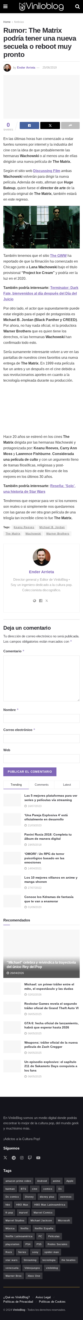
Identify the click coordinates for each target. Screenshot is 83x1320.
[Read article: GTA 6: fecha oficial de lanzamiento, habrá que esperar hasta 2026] (12, 1027)
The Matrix (13, 533)
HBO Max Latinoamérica (49, 1204)
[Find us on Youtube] (38, 1158)
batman (10, 1189)
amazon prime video (18, 1181)
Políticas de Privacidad (18, 1301)
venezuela (12, 1268)
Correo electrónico (19, 730)
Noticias (19, 22)
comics (47, 1189)
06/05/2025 (34, 1014)
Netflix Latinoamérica (19, 1236)
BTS (23, 1189)
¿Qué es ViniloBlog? (16, 1297)
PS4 (28, 1244)
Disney (29, 1196)
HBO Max (22, 1204)
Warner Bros (14, 1276)
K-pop (9, 1212)
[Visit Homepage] (41, 7)
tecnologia (49, 1260)
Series (22, 1252)
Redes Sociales (58, 1244)
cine (34, 1189)
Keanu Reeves (24, 527)
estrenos (66, 1196)
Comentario (14, 651)
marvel (23, 1212)
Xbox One (34, 1276)
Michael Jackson (41, 1220)
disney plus (47, 1196)
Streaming (30, 1260)
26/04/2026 (17, 973)
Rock (9, 1252)
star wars (12, 1260)
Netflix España (44, 1228)
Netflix (25, 1228)
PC (40, 1236)
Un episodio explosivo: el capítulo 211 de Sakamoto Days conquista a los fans (50, 1066)
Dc (60, 1189)
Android (42, 1181)
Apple (69, 1181)
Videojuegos (32, 1268)
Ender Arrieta (26, 67)
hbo (8, 1204)
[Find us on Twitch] (30, 1158)
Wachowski (33, 533)
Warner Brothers (57, 533)
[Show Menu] (5, 6)
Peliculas (54, 1236)
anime (56, 1181)
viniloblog (52, 1268)
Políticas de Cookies (52, 1301)
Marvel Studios (15, 1220)
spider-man (51, 1252)
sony (35, 1252)
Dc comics (12, 1196)
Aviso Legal (43, 1297)
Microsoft (64, 1220)
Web (6, 750)
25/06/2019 (49, 67)
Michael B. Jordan (52, 527)
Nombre (11, 710)
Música (10, 1228)
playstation (12, 1244)
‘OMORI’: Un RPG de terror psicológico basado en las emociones (44, 858)
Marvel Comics (43, 1212)
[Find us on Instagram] (21, 1158)
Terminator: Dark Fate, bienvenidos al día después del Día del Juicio (40, 293)
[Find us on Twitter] (5, 1158)
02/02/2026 (34, 994)
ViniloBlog (19, 1309)
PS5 (39, 1244)
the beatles (69, 1260)
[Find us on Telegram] (14, 1158)
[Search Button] (77, 6)
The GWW (58, 255)
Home (7, 22)
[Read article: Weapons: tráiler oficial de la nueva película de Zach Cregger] (12, 1047)
